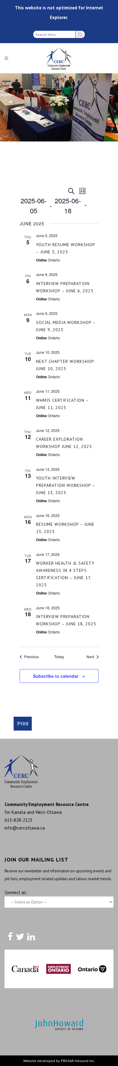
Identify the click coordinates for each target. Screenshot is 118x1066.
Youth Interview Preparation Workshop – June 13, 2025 (65, 485)
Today (59, 656)
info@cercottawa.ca (25, 828)
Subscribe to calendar (55, 676)
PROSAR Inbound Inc (77, 1060)
